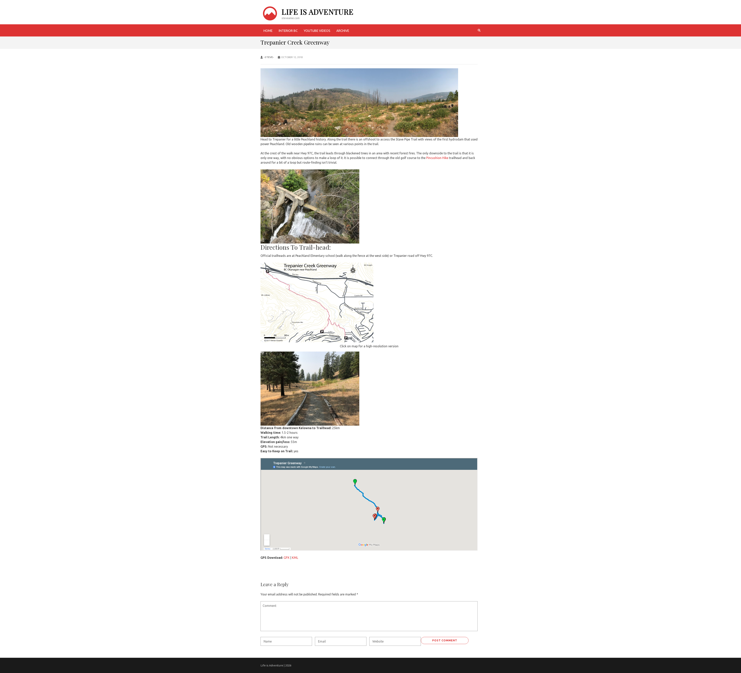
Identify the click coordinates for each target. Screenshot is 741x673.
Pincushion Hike (437, 158)
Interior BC (288, 30)
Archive (342, 30)
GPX (286, 557)
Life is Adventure (318, 12)
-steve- (269, 57)
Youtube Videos (317, 30)
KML (295, 557)
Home (267, 30)
